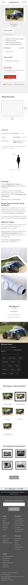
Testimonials (6, 523)
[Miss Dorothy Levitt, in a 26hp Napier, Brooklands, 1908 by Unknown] (21, 465)
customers (23, 218)
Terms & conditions (8, 556)
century (10, 365)
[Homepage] (14, 2)
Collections (18, 545)
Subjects (17, 540)
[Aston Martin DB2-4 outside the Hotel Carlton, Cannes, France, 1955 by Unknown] (7, 465)
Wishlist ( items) (7, 543)
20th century (12, 358)
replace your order (15, 240)
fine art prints (16, 199)
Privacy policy (6, 558)
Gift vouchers (6, 538)
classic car (4, 369)
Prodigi (9, 574)
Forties (11, 373)
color (12, 369)
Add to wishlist (8, 84)
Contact (5, 519)
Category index (19, 547)
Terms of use (6, 560)
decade (4, 373)
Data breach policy (8, 562)
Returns (5, 529)
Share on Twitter (20, 84)
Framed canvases (19, 525)
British (13, 362)
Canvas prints (18, 523)
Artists (16, 543)
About (4, 521)
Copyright (5, 565)
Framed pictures (19, 521)
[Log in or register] (23, 2)
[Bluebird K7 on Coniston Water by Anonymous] (7, 453)
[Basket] (26, 2)
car (19, 362)
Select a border (8, 57)
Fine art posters (19, 519)
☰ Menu (3, 2)
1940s (3, 358)
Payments (5, 525)
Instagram (17, 549)
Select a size (14, 48)
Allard (20, 358)
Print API (3, 574)
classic (17, 365)
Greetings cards (19, 529)
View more (14, 477)
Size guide (21, 48)
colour (18, 369)
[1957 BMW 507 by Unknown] (21, 453)
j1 (17, 373)
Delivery (3, 231)
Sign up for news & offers (14, 501)
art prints (19, 44)
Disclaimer (5, 567)
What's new (18, 531)
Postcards (17, 527)
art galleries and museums (16, 213)
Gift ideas (5, 540)
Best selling (18, 538)
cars (3, 365)
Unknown (14, 26)
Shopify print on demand (7, 580)
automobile (5, 362)
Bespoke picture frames (14, 576)
